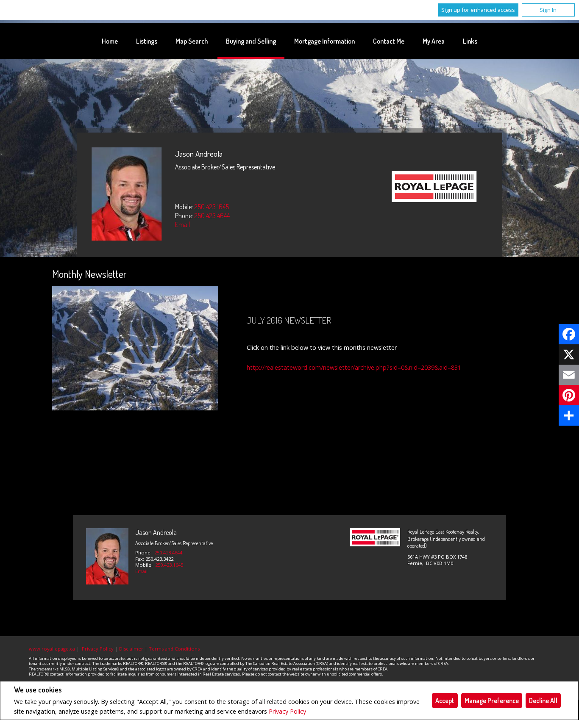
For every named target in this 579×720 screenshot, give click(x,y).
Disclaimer (131, 648)
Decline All (543, 700)
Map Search (191, 41)
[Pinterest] (569, 395)
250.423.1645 (211, 206)
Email (182, 224)
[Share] (569, 415)
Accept (444, 700)
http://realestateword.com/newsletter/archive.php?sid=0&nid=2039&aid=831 (354, 367)
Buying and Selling (251, 41)
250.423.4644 (212, 215)
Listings (146, 41)
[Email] (569, 375)
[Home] (434, 188)
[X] (569, 354)
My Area (434, 41)
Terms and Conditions (174, 648)
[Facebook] (569, 334)
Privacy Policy (287, 711)
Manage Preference (492, 700)
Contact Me (388, 41)
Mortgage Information (324, 41)
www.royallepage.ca (52, 648)
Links (470, 41)
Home (110, 41)
